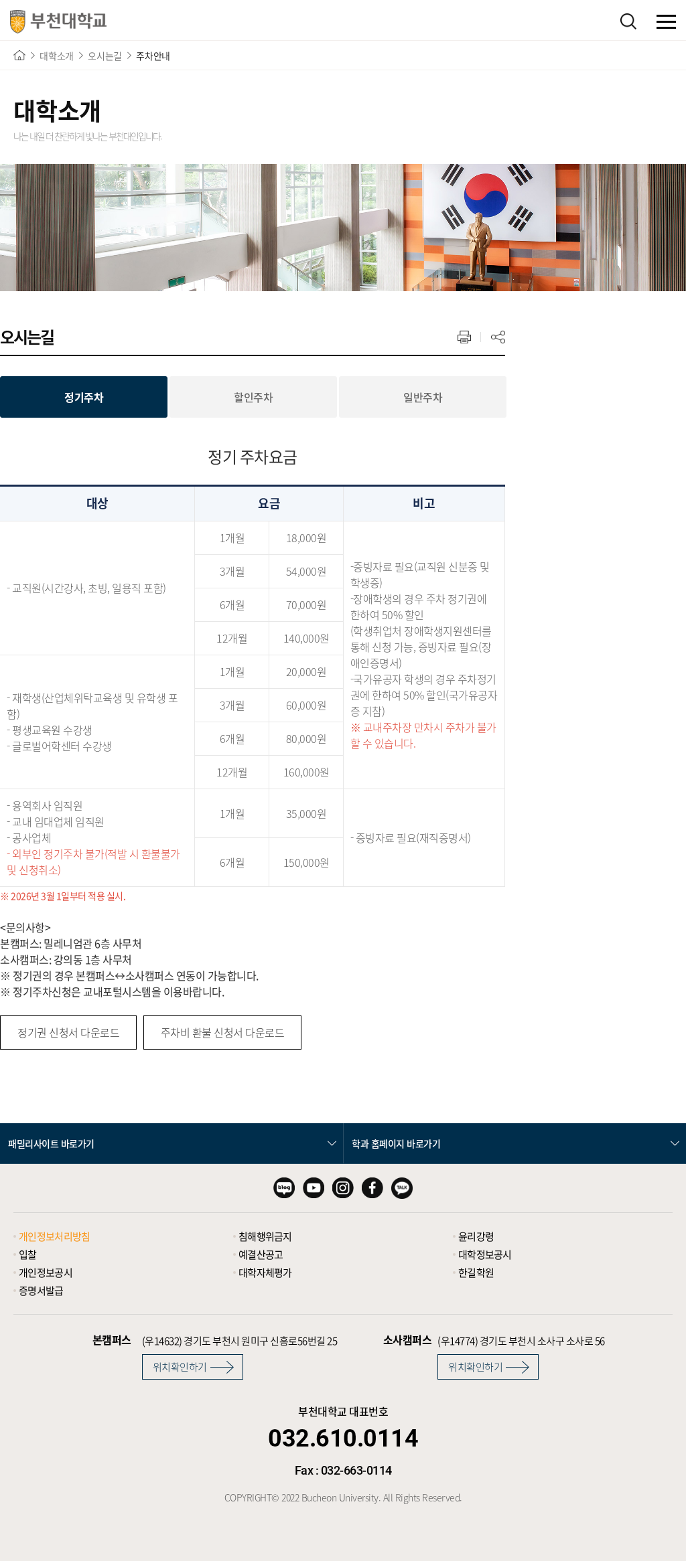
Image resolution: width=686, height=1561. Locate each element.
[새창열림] (284, 1188)
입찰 (28, 1254)
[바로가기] (19, 55)
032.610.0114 (343, 1438)
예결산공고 (260, 1254)
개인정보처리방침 (54, 1236)
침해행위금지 (265, 1236)
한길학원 (476, 1272)
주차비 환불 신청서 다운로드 (223, 1032)
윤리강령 (476, 1236)
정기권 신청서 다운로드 (68, 1032)
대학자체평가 (265, 1272)
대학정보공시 (485, 1254)
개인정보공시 (45, 1272)
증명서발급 (41, 1290)
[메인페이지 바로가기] (58, 21)
